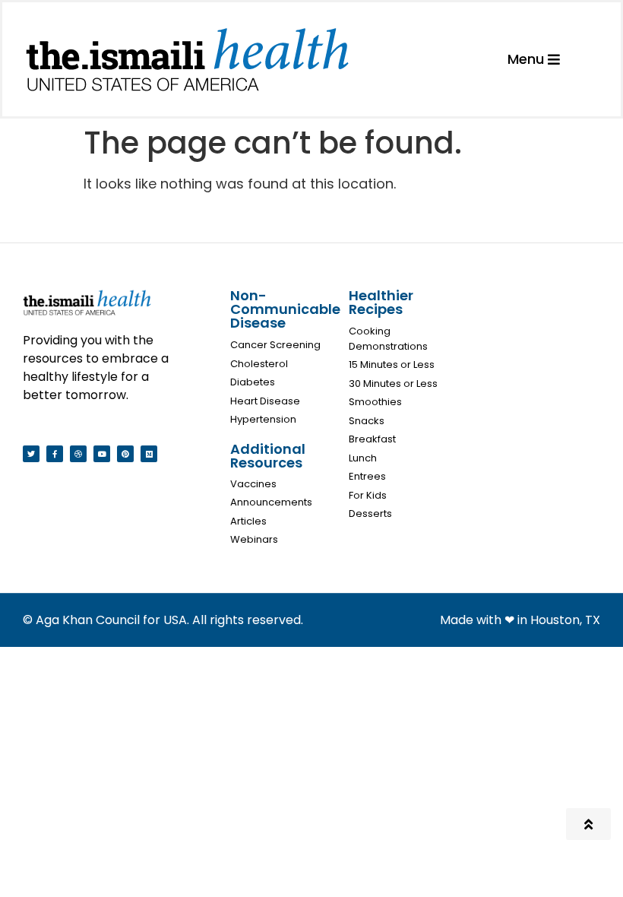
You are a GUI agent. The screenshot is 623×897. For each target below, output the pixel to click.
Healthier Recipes (381, 302)
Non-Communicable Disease (285, 309)
